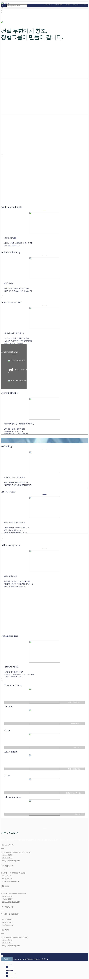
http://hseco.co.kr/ (7, 925)
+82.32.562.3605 (7, 896)
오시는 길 (75, 4)
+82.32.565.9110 (7, 919)
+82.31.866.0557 (7, 855)
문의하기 (49, 4)
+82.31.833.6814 (7, 943)
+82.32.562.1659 (7, 878)
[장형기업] (5, 3)
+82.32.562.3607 (7, 899)
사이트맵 (83, 4)
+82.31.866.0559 (7, 858)
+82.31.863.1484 (7, 940)
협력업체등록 (58, 4)
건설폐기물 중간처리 (18, 370)
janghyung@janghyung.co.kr (11, 861)
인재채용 (67, 4)
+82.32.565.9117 (7, 922)
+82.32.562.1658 (7, 876)
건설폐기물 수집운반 (18, 361)
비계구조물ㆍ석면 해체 (19, 381)
